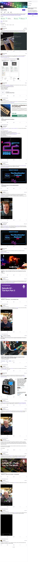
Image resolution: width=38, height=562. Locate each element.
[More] (26, 51)
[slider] (6, 216)
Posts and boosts (3, 23)
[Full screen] (11, 218)
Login (32, 15)
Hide (20, 138)
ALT (11, 49)
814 (4, 12)
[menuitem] (6, 208)
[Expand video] (10, 218)
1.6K (1, 12)
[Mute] (3, 218)
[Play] (1, 218)
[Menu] (26, 10)
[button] (6, 208)
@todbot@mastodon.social (3, 10)
